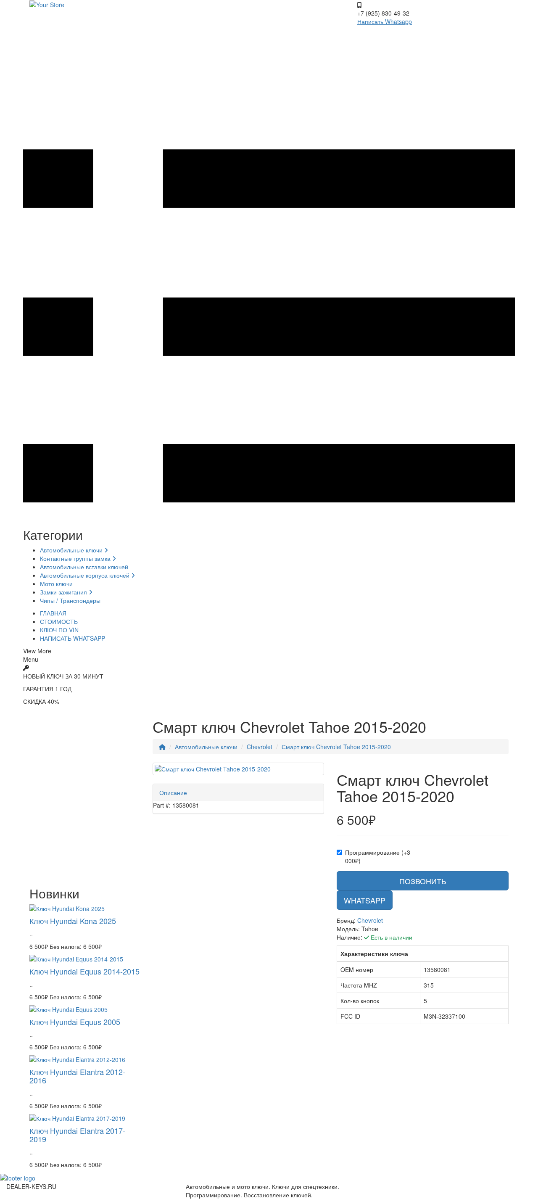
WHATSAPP (364, 900)
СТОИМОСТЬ (59, 621)
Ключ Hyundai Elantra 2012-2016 (77, 1075)
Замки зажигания (64, 592)
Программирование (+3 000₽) (377, 856)
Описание (173, 792)
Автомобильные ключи (72, 550)
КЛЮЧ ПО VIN (59, 630)
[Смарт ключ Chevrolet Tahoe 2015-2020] (238, 769)
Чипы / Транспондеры (70, 600)
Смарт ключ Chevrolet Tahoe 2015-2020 (336, 746)
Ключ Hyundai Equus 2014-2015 (84, 971)
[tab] (238, 792)
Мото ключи (56, 583)
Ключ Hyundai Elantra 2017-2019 (77, 1134)
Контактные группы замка (76, 558)
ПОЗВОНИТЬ (422, 880)
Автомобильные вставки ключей (84, 567)
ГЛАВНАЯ (53, 613)
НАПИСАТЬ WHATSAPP (72, 638)
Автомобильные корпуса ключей (85, 575)
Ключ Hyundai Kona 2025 (72, 920)
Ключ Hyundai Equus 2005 (74, 1021)
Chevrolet (259, 746)
